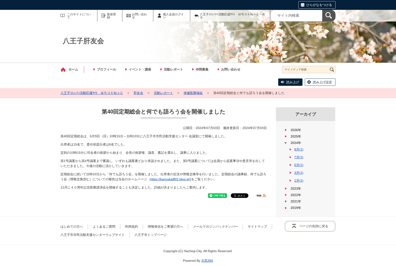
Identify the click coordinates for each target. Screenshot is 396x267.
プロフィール (106, 69)
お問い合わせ (139, 16)
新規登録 (111, 16)
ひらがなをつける (319, 5)
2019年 (296, 208)
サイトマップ (257, 226)
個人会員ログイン (173, 16)
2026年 (296, 130)
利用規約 (131, 226)
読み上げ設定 (322, 82)
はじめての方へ (71, 226)
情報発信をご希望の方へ (165, 226)
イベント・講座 (140, 69)
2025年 (296, 136)
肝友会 (138, 93)
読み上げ (292, 82)
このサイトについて (79, 16)
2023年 (296, 188)
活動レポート (173, 69)
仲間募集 (202, 69)
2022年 (296, 195)
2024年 (296, 143)
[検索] (329, 16)
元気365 (207, 260)
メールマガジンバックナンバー (215, 226)
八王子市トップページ (151, 235)
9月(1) (298, 149)
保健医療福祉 (193, 93)
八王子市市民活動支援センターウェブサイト (92, 235)
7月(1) (298, 157)
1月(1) (298, 180)
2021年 (296, 201)
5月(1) (298, 165)
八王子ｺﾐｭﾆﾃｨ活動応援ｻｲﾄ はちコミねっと (91, 93)
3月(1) (298, 173)
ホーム (73, 69)
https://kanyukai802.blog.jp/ (170, 179)
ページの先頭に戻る (313, 226)
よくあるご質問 (104, 226)
